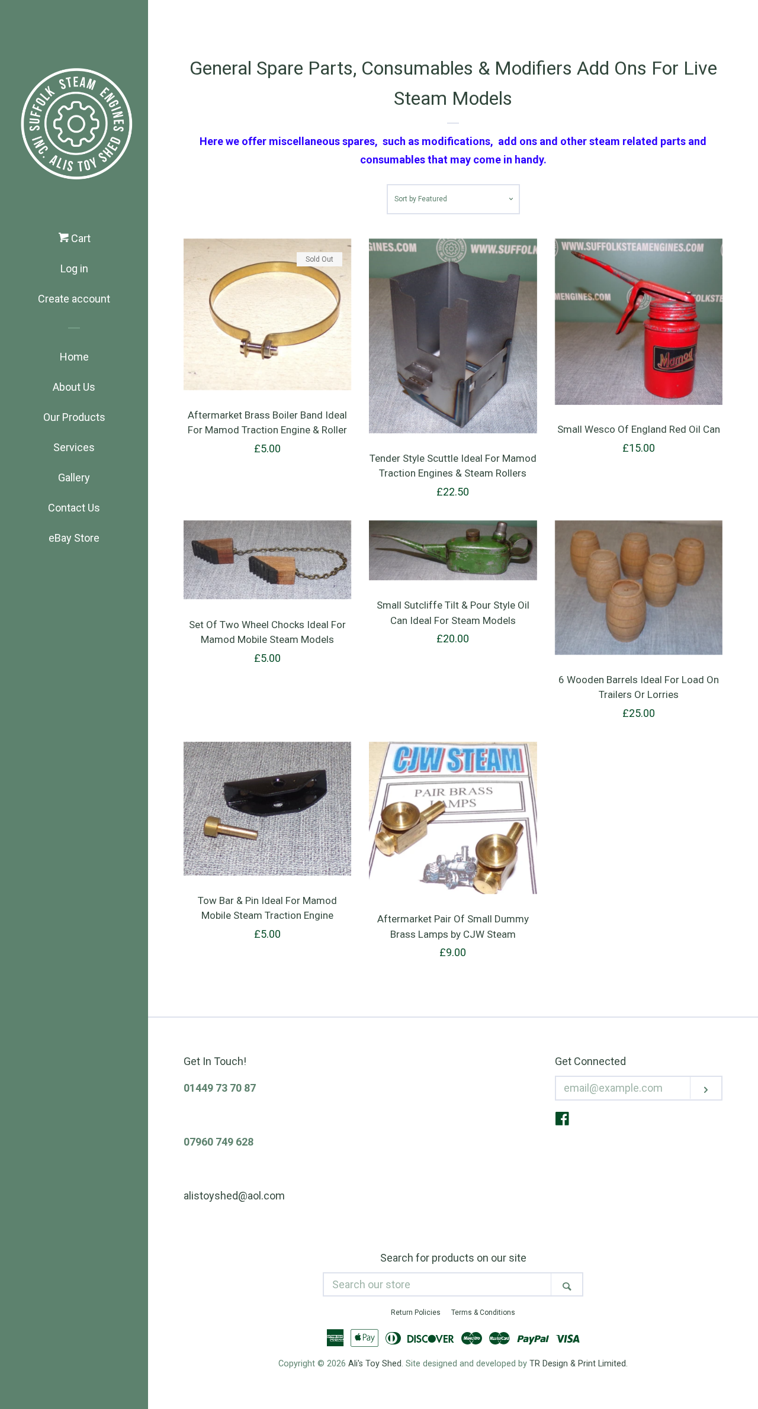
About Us (74, 387)
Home (74, 356)
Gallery (74, 477)
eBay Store (74, 538)
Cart (80, 238)
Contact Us (74, 507)
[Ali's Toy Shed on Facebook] (562, 1120)
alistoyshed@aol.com (234, 1195)
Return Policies (416, 1312)
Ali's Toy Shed (375, 1364)
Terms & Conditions (483, 1312)
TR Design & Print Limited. (578, 1364)
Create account (74, 298)
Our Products (74, 417)
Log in (74, 268)
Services (74, 447)
